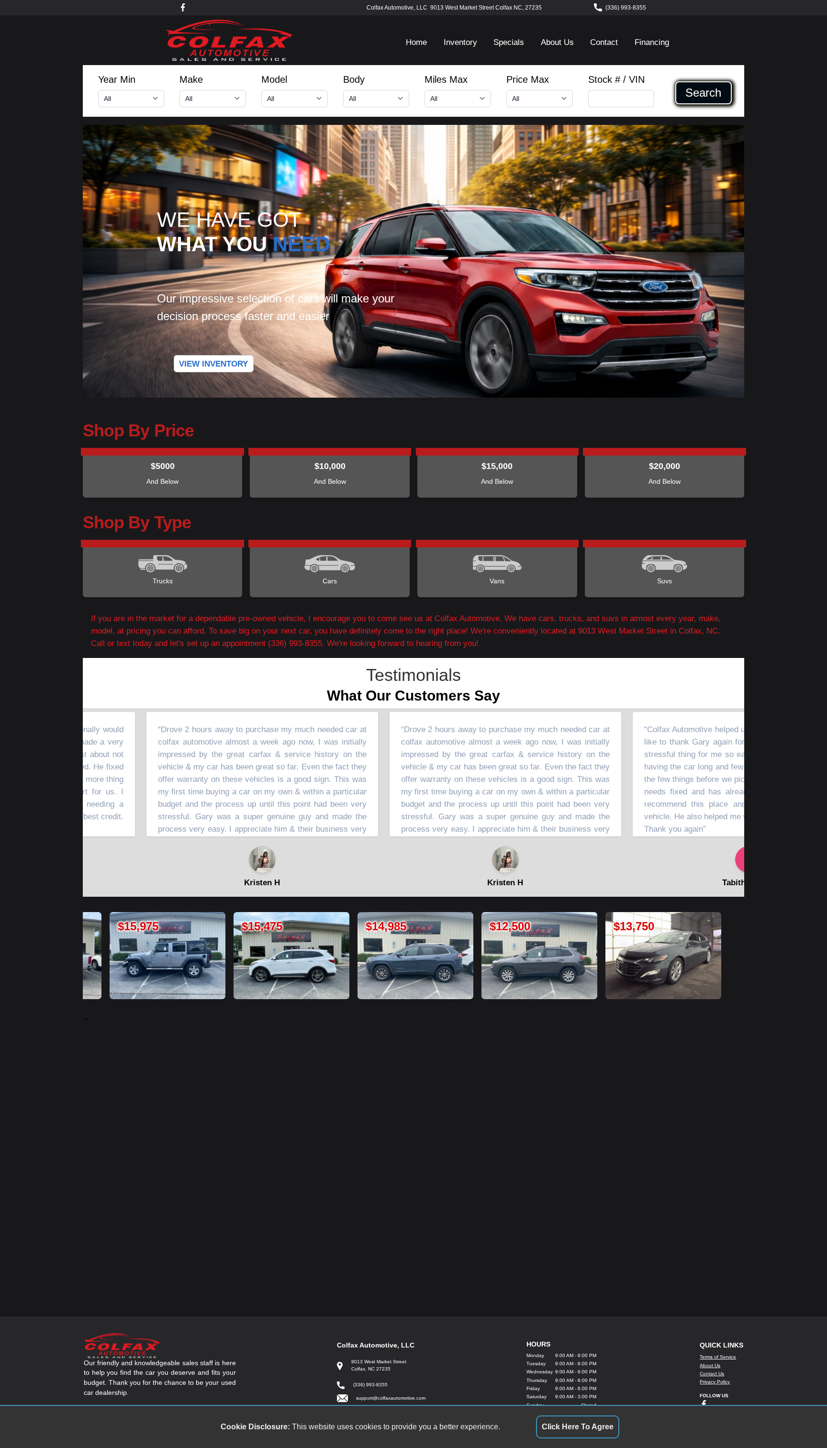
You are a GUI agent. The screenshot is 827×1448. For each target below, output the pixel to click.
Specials (508, 42)
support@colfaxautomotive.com (390, 1398)
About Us (557, 42)
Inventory (460, 42)
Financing (652, 42)
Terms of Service (718, 1356)
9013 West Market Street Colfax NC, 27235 (486, 7)
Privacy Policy (715, 1381)
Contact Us (712, 1373)
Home (416, 42)
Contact (604, 42)
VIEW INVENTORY (213, 363)
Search (703, 93)
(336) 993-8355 (625, 7)
